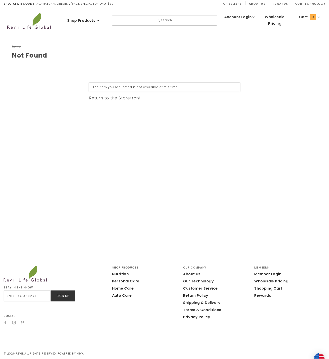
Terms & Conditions (202, 309)
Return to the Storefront (115, 98)
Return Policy (195, 295)
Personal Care (125, 281)
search (166, 20)
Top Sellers (231, 4)
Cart (306, 16)
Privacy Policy (196, 317)
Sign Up (63, 296)
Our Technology (310, 4)
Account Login (238, 16)
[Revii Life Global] (29, 20)
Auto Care (122, 295)
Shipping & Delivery (201, 302)
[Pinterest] (22, 322)
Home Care (123, 288)
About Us (257, 4)
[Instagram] (14, 322)
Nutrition (120, 274)
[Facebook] (5, 322)
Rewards (280, 4)
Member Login (267, 274)
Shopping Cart (268, 288)
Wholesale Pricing (271, 281)
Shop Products (81, 20)
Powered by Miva (71, 353)
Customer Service (200, 288)
